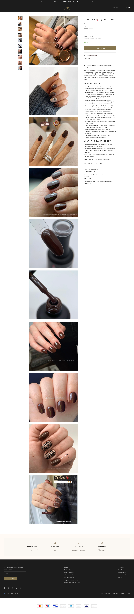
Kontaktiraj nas (121, 577)
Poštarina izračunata (94, 38)
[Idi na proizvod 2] (20, 24)
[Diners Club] (78, 606)
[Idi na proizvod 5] (20, 40)
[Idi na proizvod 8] (20, 57)
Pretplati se (10, 578)
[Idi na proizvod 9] (20, 62)
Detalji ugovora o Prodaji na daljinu (72, 580)
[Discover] (86, 606)
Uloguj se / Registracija (123, 575)
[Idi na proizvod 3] (20, 29)
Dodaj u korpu (100, 48)
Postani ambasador (122, 572)
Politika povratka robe (69, 572)
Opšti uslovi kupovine (69, 577)
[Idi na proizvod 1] (20, 18)
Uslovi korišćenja (68, 569)
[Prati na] (4, 588)
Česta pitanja (121, 567)
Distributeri (66, 567)
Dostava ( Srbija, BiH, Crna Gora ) (72, 582)
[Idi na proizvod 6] (20, 46)
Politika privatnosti (68, 575)
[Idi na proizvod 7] (20, 51)
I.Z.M (85, 17)
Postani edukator (122, 569)
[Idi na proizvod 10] (20, 68)
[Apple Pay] (94, 606)
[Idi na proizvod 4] (20, 35)
